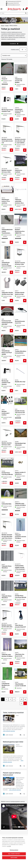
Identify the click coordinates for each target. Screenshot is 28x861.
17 (21, 703)
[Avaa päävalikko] (4, 9)
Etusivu (2, 25)
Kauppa (6, 25)
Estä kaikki (14, 857)
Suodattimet (13, 43)
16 (25, 699)
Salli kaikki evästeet (14, 853)
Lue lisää (9, 846)
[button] (11, 89)
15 (21, 699)
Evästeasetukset (14, 850)
